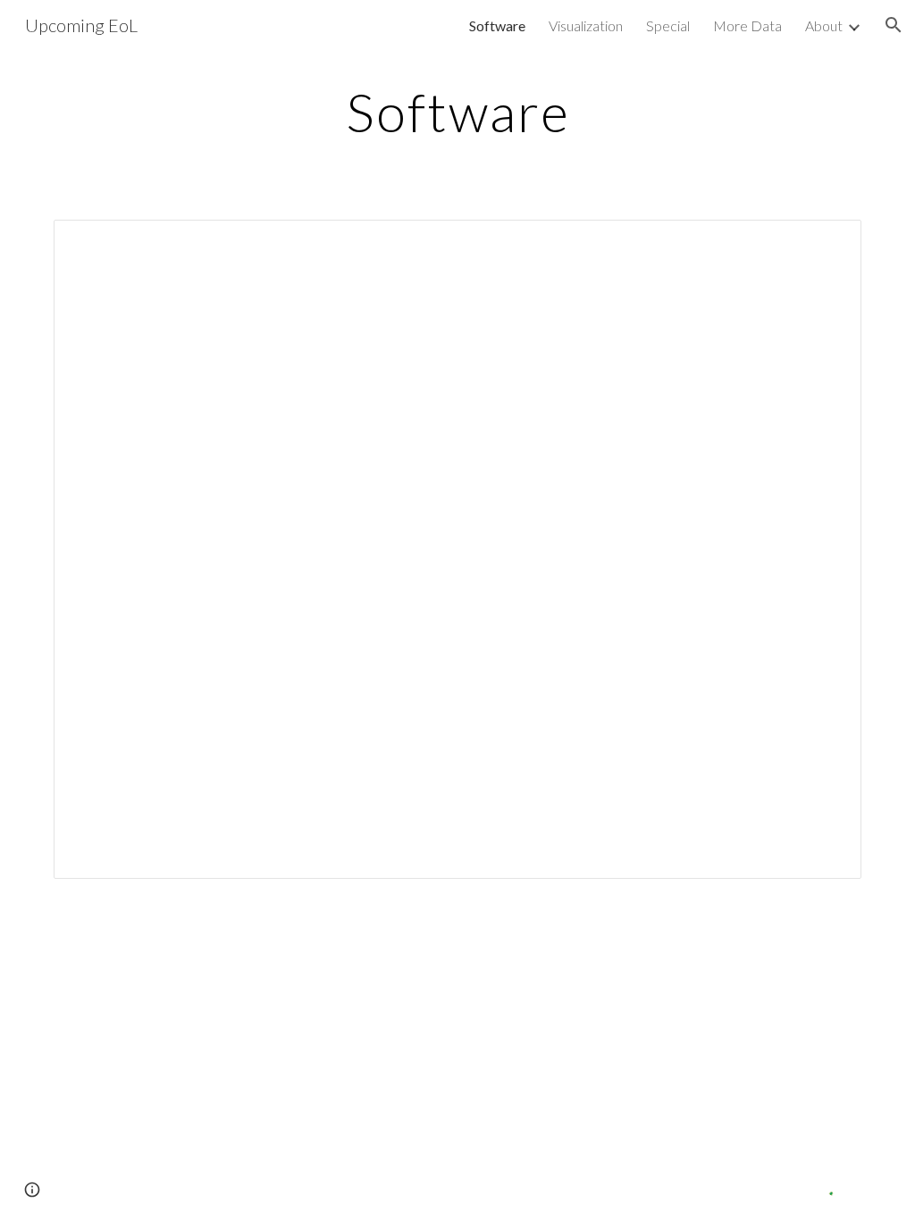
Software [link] (497, 25)
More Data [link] (747, 25)
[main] (458, 111)
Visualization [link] (586, 25)
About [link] (824, 25)
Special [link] (668, 25)
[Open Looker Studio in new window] (827, 243)
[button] (893, 25)
